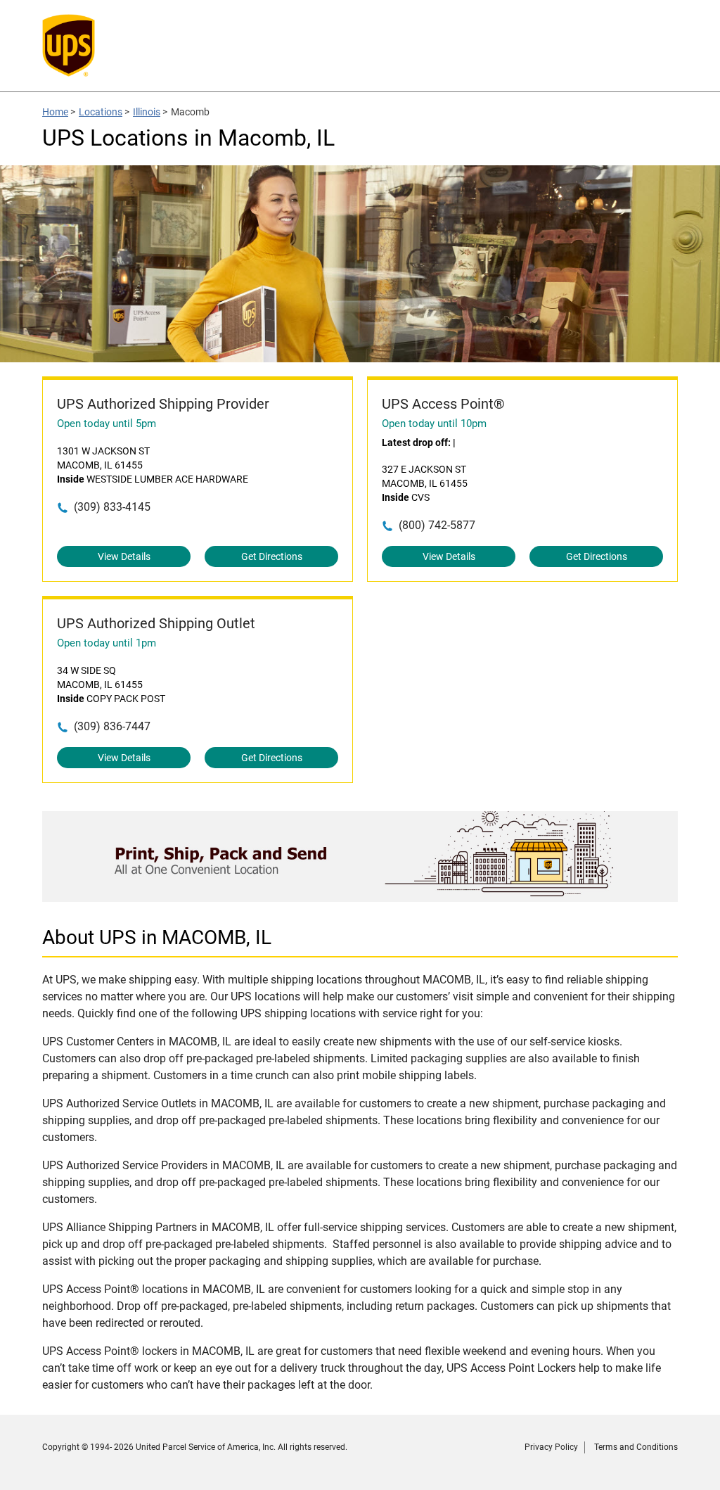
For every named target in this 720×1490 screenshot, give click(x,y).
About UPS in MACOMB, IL (156, 937)
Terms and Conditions (636, 1447)
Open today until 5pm (106, 423)
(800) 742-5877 (437, 525)
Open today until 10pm (434, 423)
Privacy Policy (551, 1447)
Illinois (146, 111)
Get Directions (271, 556)
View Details (124, 556)
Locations (100, 111)
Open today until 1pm (106, 643)
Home (55, 111)
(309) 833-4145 (112, 507)
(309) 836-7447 (112, 726)
